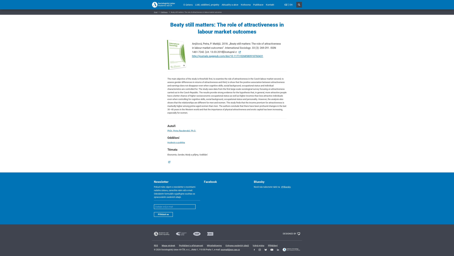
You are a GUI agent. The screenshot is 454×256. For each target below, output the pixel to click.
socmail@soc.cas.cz (230, 249)
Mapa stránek (168, 245)
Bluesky (287, 187)
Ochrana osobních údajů (237, 245)
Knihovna (246, 4)
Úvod (155, 12)
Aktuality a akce (230, 4)
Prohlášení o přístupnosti (191, 245)
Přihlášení (273, 245)
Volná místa (258, 245)
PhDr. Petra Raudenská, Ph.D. (181, 130)
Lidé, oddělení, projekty (207, 4)
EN (291, 4)
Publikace (258, 4)
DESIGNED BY (290, 233)
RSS (156, 245)
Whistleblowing (214, 245)
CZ (285, 4)
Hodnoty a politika (176, 142)
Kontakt (270, 4)
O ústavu (188, 4)
